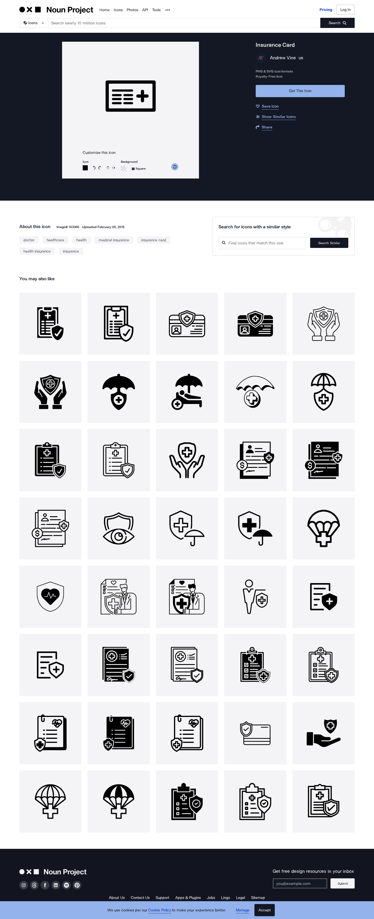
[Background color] (123, 168)
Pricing (326, 9)
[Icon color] (85, 168)
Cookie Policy (159, 910)
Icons (118, 10)
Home (104, 10)
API (145, 10)
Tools (156, 10)
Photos (132, 10)
